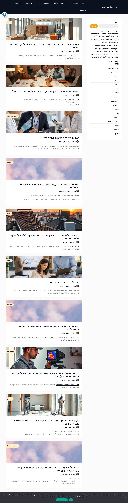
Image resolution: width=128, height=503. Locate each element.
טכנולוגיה (64, 3)
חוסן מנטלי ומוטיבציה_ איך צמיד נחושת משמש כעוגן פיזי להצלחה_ (48, 185)
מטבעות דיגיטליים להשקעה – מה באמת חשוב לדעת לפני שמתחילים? (48, 328)
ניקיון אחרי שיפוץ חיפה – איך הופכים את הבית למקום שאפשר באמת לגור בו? (46, 422)
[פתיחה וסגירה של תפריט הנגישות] (4, 14)
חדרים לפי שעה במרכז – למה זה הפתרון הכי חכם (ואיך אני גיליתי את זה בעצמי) (47, 469)
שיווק (117, 134)
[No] (125, 498)
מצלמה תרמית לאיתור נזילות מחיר (67, 385)
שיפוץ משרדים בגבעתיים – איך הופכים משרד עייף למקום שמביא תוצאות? (44, 46)
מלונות (116, 117)
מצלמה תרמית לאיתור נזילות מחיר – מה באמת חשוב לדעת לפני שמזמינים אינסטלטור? (44, 375)
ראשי (83, 3)
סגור (71, 500)
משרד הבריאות (113, 121)
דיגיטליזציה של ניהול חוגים (64, 282)
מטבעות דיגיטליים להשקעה (47, 337)
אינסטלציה (115, 72)
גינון (117, 88)
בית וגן (45, 3)
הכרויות (116, 97)
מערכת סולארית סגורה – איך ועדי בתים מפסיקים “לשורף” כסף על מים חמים (45, 236)
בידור (38, 3)
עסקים (28, 3)
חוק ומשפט (18, 3)
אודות (82, 10)
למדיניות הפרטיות (62, 500)
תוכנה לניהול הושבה (72, 99)
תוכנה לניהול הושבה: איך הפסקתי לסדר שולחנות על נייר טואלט (44, 91)
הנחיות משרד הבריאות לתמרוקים (61, 138)
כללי (117, 113)
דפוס (117, 93)
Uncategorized (113, 68)
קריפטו (55, 3)
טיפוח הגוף (115, 105)
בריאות (74, 3)
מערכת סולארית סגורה (71, 246)
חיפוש (117, 22)
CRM (117, 64)
